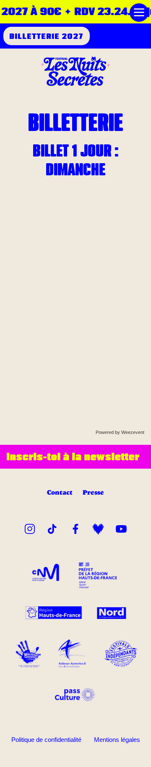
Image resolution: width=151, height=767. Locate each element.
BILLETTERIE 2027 (46, 36)
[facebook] (75, 527)
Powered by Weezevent (120, 432)
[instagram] (29, 527)
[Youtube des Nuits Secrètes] (121, 527)
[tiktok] (52, 527)
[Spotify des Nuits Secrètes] (98, 527)
